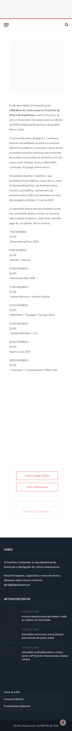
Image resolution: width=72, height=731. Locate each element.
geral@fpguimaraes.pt (17, 584)
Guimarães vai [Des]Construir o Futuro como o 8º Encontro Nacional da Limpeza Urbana (45, 656)
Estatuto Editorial (13, 699)
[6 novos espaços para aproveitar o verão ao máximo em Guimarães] (11, 616)
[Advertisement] (36, 413)
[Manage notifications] (63, 722)
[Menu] (6, 25)
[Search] (66, 25)
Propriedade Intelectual (17, 706)
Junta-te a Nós (12, 692)
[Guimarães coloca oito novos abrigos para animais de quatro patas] (11, 634)
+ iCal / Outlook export (37, 486)
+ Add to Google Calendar (37, 475)
